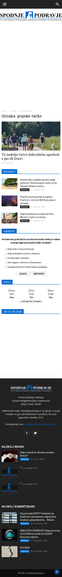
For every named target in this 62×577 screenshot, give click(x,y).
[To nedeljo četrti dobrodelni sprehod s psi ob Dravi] (31, 136)
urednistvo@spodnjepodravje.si (40, 424)
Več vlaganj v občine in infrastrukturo (24, 262)
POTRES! (25, 547)
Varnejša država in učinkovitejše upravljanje (27, 267)
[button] (57, 4)
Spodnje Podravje (10, 149)
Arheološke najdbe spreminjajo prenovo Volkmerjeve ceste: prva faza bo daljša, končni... (38, 183)
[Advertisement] (31, 56)
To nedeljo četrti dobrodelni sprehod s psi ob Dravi (30, 156)
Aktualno (24, 190)
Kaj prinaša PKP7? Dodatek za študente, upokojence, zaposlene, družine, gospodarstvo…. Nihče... (38, 516)
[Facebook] (27, 433)
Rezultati (39, 273)
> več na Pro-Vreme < (31, 301)
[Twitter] (35, 433)
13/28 (50, 295)
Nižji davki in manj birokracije (21, 249)
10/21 (31, 295)
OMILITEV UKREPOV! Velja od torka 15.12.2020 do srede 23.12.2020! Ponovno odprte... (40, 533)
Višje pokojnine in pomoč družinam (24, 253)
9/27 (12, 295)
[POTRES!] (9, 551)
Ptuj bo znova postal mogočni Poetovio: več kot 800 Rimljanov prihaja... (38, 200)
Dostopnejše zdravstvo (18, 258)
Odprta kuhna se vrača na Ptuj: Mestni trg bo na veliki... (37, 215)
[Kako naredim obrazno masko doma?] (9, 456)
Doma (4, 111)
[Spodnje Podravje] (31, 16)
